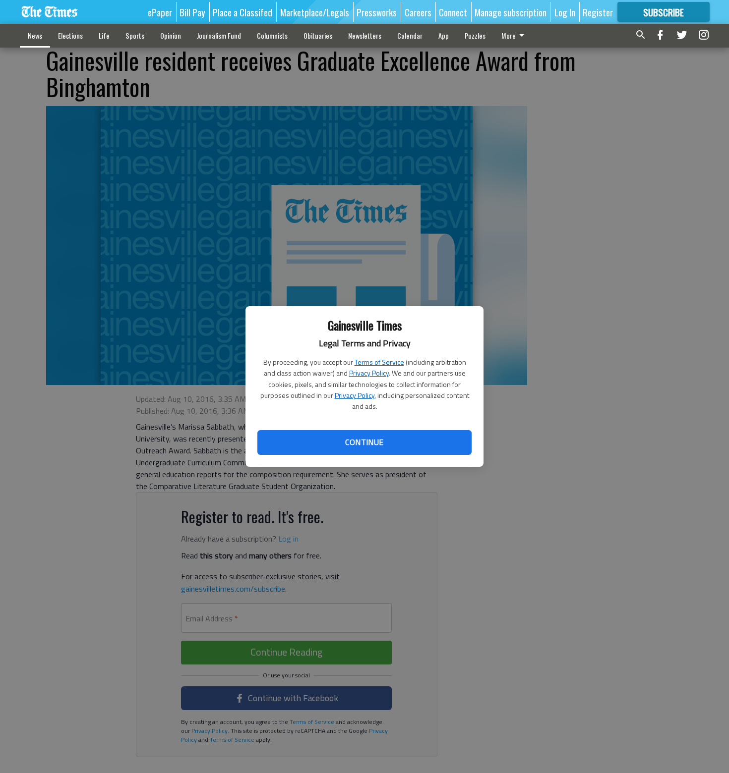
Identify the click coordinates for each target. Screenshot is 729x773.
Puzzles (475, 35)
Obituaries (318, 35)
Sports (134, 35)
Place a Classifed (242, 11)
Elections (70, 35)
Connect (453, 11)
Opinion (170, 35)
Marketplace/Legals (314, 11)
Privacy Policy (369, 373)
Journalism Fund (219, 35)
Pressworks (377, 11)
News (35, 35)
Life (104, 35)
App (443, 35)
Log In (564, 11)
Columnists (272, 35)
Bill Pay (192, 11)
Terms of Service (379, 362)
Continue (364, 442)
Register (598, 11)
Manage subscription (511, 11)
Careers (418, 11)
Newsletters (364, 35)
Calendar (410, 35)
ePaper (160, 11)
